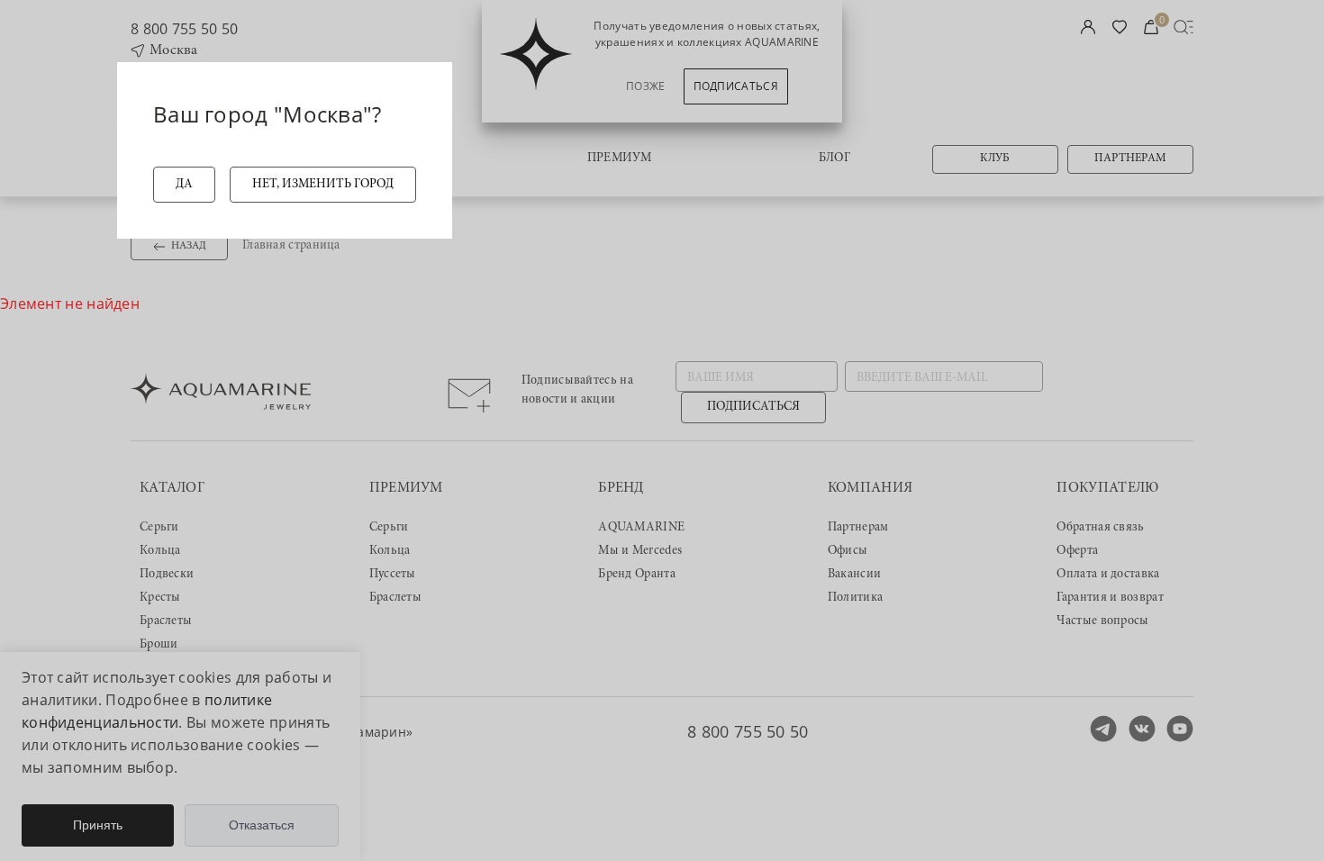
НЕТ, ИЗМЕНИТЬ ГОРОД (323, 184)
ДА (184, 184)
